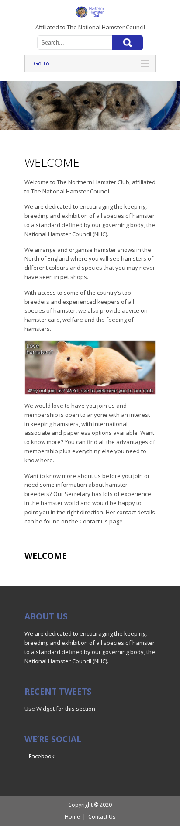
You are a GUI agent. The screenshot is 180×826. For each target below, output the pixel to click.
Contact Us (101, 816)
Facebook (42, 756)
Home (72, 816)
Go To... (43, 63)
